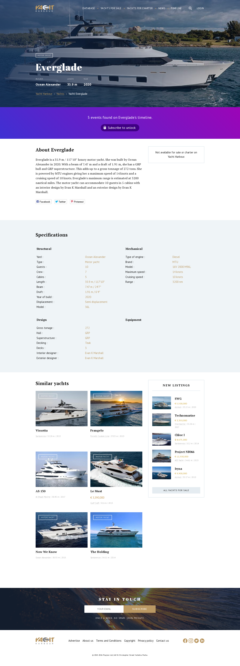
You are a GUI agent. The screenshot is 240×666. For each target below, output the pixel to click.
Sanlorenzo (41, 436)
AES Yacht (179, 460)
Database (88, 8)
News (161, 8)
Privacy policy (146, 640)
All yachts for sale (176, 490)
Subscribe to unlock (122, 127)
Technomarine (185, 415)
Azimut (178, 407)
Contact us (162, 640)
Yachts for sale (111, 8)
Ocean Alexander (48, 84)
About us (87, 640)
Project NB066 (184, 452)
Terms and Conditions (109, 640)
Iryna (178, 468)
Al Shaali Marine (43, 497)
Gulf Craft (94, 503)
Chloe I (180, 435)
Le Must (96, 491)
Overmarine (180, 424)
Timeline (176, 8)
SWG (178, 398)
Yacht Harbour (45, 9)
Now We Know (46, 552)
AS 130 (40, 491)
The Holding (99, 552)
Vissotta (42, 430)
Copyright (129, 640)
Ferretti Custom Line (99, 436)
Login (200, 8)
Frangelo (97, 430)
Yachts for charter (140, 8)
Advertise (74, 640)
